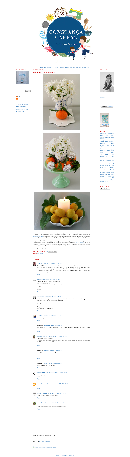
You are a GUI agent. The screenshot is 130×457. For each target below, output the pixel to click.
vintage (106, 179)
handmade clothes (105, 150)
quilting (111, 165)
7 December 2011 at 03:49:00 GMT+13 (52, 263)
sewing (108, 172)
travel (109, 178)
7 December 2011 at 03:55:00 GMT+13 (50, 279)
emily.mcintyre (40, 296)
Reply (38, 274)
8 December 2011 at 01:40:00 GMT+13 (58, 383)
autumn (107, 133)
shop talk (107, 174)
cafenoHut (39, 315)
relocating (111, 167)
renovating (102, 169)
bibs (107, 135)
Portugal (111, 164)
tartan (106, 178)
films (113, 147)
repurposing (111, 169)
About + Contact (48, 67)
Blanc (112, 135)
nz (105, 162)
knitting (102, 156)
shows (112, 174)
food (101, 149)
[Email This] (49, 252)
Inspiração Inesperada (42, 383)
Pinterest (102, 101)
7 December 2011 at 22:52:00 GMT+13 (57, 372)
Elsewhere (78, 67)
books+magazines (105, 137)
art (104, 133)
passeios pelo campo (38, 236)
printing (102, 165)
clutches (111, 139)
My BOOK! (55, 67)
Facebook (102, 99)
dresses (102, 145)
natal (104, 160)
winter (106, 181)
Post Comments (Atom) (44, 441)
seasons (102, 172)
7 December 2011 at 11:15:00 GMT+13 (52, 350)
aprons (101, 133)
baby (112, 133)
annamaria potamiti (42, 393)
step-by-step (111, 176)
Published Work (85, 67)
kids (113, 154)
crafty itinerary (109, 141)
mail (110, 158)
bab (110, 133)
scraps (112, 170)
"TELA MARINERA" (42, 372)
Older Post (87, 438)
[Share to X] (52, 252)
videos (101, 179)
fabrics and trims (105, 147)
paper (106, 164)
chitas (112, 137)
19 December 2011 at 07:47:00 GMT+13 (57, 393)
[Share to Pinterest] (56, 252)
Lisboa (107, 158)
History (112, 152)
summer (102, 178)
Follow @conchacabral (65, 455)
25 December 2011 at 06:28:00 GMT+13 (55, 403)
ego (108, 145)
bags (101, 135)
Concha (19, 97)
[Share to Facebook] (54, 252)
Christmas (40, 253)
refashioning (103, 167)
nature (108, 160)
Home (41, 67)
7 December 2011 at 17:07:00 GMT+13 (52, 363)
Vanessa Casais (40, 403)
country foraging (80, 242)
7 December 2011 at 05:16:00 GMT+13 (54, 296)
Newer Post (35, 438)
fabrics (112, 145)
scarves (107, 171)
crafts (102, 141)
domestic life (107, 143)
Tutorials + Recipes (64, 67)
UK (113, 178)
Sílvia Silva (19, 99)
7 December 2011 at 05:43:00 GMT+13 (52, 315)
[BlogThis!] (51, 252)
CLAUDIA (39, 263)
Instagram (102, 97)
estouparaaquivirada (42, 336)
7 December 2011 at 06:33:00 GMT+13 (52, 325)
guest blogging (109, 149)
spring (102, 176)
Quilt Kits (72, 67)
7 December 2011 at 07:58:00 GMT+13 (57, 336)
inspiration (104, 154)
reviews (102, 171)
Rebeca (39, 279)
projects (106, 165)
